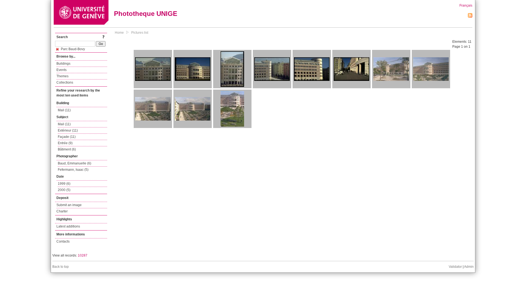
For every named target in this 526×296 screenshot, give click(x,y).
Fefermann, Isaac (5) (73, 170)
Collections (64, 82)
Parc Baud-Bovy (72, 49)
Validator (455, 267)
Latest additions (68, 226)
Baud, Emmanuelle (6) (74, 163)
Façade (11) (67, 137)
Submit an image (69, 205)
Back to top (60, 267)
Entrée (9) (65, 143)
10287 (82, 255)
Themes (62, 76)
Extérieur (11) (68, 130)
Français (465, 5)
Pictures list (139, 33)
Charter (62, 211)
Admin (469, 267)
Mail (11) (64, 110)
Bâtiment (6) (67, 149)
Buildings (63, 64)
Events (61, 70)
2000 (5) (64, 190)
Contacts (63, 241)
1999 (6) (64, 184)
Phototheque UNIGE (145, 13)
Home (119, 33)
